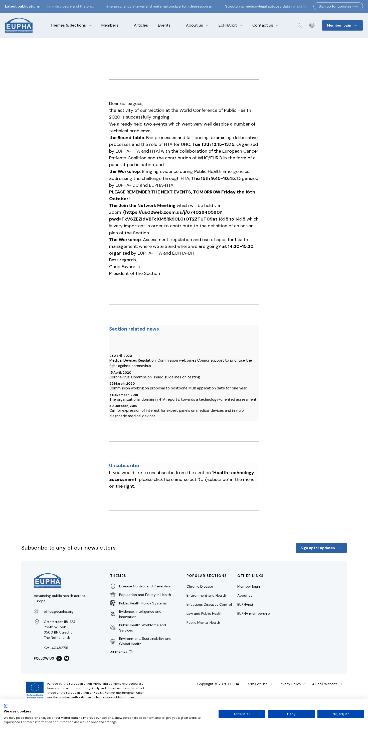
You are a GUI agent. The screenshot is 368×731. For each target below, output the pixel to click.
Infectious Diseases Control (209, 604)
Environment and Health (206, 595)
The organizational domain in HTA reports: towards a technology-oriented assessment (183, 399)
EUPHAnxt (228, 25)
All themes (118, 652)
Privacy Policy (290, 684)
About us (194, 25)
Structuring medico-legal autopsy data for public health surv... (273, 6)
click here (163, 479)
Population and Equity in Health (145, 594)
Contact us (262, 25)
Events (164, 25)
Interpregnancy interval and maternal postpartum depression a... (156, 6)
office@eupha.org (58, 611)
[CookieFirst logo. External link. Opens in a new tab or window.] (6, 706)
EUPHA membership (253, 613)
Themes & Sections (68, 25)
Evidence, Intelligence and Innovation (140, 614)
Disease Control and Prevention (145, 586)
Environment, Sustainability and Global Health (145, 641)
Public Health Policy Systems (143, 603)
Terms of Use (257, 684)
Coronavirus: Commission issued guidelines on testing (154, 377)
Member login (248, 586)
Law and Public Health (205, 613)
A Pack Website (325, 684)
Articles (141, 25)
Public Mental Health (203, 622)
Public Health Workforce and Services (142, 628)
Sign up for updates (335, 6)
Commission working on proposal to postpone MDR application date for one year (178, 388)
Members (109, 25)
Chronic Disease (200, 586)
